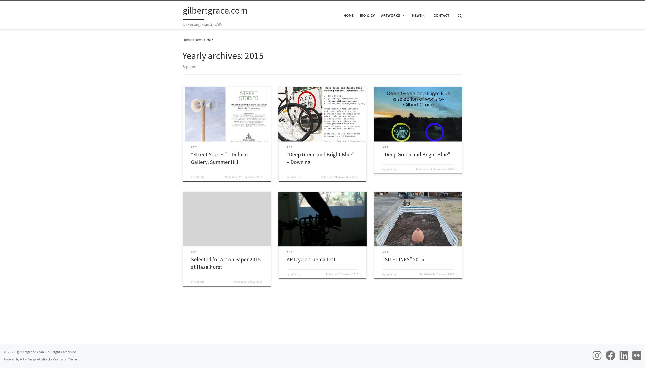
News (199, 39)
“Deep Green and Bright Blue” (416, 154)
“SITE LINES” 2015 (403, 259)
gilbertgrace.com (30, 352)
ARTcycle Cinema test (311, 259)
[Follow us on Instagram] (597, 355)
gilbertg (200, 177)
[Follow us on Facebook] (610, 355)
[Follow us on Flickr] (636, 355)
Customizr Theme (65, 359)
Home (187, 39)
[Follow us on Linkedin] (624, 355)
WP (22, 359)
